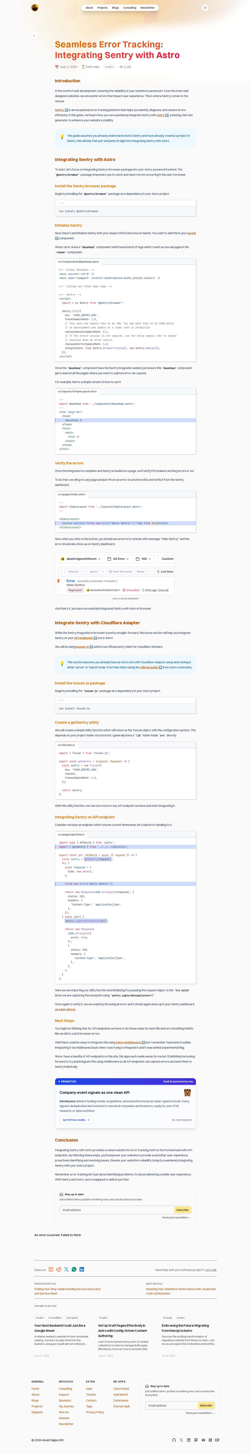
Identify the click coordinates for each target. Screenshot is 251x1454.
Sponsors (65, 1400)
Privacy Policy (95, 1412)
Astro (163, 115)
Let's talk (211, 1270)
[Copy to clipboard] (191, 210)
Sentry (61, 110)
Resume (64, 1418)
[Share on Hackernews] (51, 1269)
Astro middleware (130, 1042)
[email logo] (204, 1440)
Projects (102, 7)
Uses (89, 1388)
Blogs (115, 7)
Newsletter (147, 7)
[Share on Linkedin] (82, 1269)
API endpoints (85, 638)
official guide (151, 667)
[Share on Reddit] (58, 1270)
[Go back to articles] (34, 35)
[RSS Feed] (210, 1440)
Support (64, 1394)
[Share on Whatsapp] (74, 1270)
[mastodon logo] (197, 1440)
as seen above (65, 1009)
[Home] (34, 7)
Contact (91, 1400)
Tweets (91, 1394)
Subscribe (182, 1210)
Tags (89, 1406)
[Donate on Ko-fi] (217, 1440)
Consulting (129, 7)
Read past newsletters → (176, 1217)
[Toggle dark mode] (205, 7)
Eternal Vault (121, 1406)
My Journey (66, 1406)
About (89, 7)
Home (35, 1388)
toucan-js (84, 647)
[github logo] (175, 1440)
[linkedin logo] (189, 1440)
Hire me (64, 1412)
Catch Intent (121, 1388)
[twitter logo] (182, 1440)
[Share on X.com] (66, 1269)
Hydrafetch (120, 1394)
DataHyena (120, 1400)
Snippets (37, 1412)
